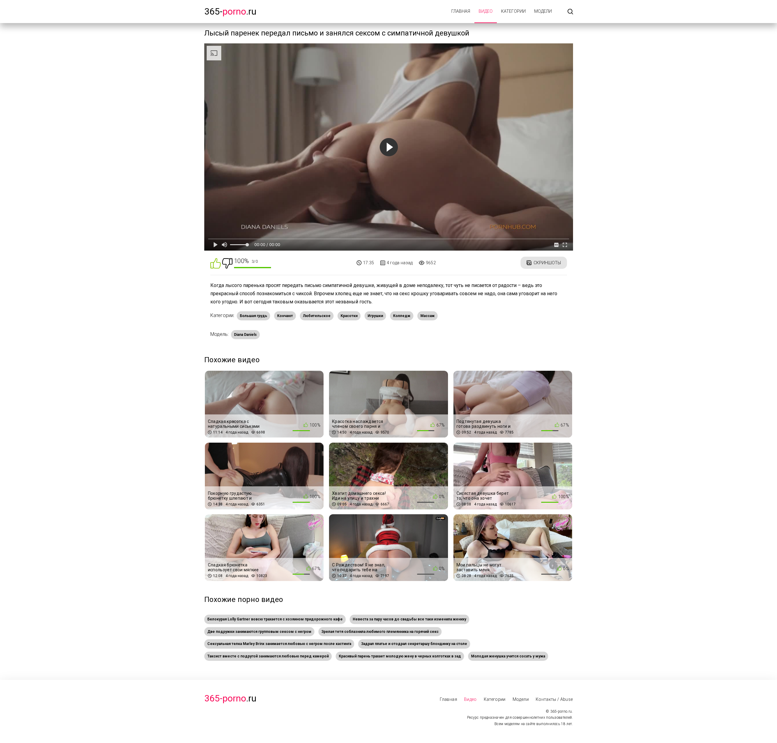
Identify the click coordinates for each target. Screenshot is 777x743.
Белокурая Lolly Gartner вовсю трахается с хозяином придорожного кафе (275, 619)
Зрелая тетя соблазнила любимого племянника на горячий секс (380, 632)
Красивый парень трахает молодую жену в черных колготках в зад (400, 656)
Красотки (349, 316)
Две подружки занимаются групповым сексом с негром (259, 632)
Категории (513, 11)
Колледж (401, 316)
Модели (543, 11)
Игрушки (375, 316)
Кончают (285, 316)
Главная (460, 11)
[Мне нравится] (215, 262)
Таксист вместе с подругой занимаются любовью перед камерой (268, 656)
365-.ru (230, 11)
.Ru (230, 698)
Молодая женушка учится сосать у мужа (508, 656)
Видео (486, 11)
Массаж (427, 316)
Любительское (317, 316)
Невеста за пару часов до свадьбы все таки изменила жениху (409, 619)
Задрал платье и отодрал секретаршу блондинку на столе (414, 644)
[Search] (570, 12)
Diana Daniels (245, 335)
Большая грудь (253, 316)
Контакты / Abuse (554, 699)
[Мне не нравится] (227, 262)
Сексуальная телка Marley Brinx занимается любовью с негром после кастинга (279, 644)
